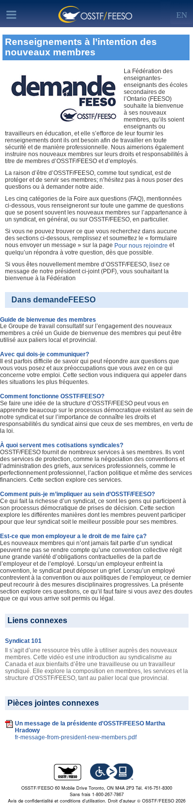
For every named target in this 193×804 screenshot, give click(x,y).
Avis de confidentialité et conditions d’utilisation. (57, 801)
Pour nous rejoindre (141, 245)
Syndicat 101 (23, 640)
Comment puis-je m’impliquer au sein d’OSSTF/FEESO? (77, 494)
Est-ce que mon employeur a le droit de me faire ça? (73, 536)
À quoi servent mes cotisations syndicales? (61, 445)
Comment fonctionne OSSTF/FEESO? (52, 396)
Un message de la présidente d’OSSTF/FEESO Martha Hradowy (90, 727)
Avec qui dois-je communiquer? (44, 354)
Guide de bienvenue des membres (48, 319)
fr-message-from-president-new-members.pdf (76, 737)
